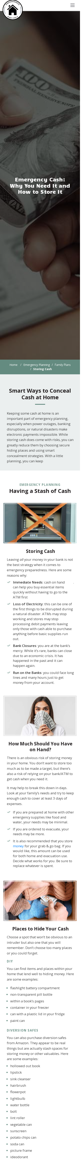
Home (13, 365)
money (18, 846)
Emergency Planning (36, 365)
